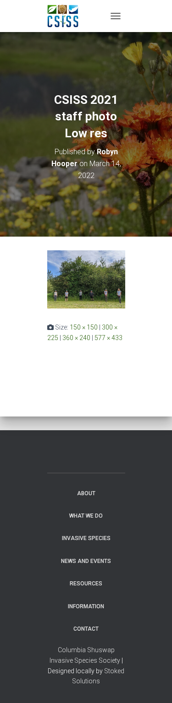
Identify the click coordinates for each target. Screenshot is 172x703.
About (86, 493)
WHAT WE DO (86, 516)
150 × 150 (84, 327)
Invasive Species (86, 538)
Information (86, 606)
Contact (86, 629)
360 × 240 (76, 337)
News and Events (86, 561)
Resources (86, 583)
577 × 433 (108, 337)
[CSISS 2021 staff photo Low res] (86, 278)
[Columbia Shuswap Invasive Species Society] (66, 16)
